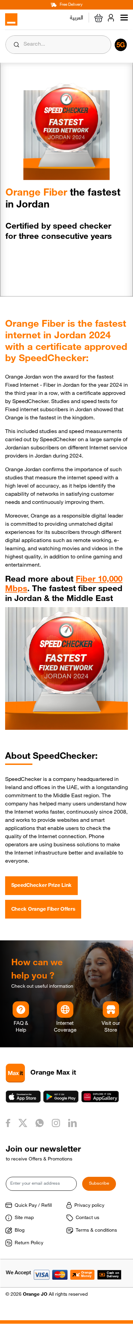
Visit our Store (111, 1027)
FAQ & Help (21, 1027)
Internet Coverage (65, 1027)
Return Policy (29, 1243)
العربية (76, 17)
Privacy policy (89, 1205)
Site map (24, 1218)
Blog (20, 1230)
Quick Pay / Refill (33, 1205)
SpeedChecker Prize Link (41, 885)
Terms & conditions (96, 1230)
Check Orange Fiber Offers (43, 909)
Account (112, 18)
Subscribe (99, 1184)
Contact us (87, 1218)
